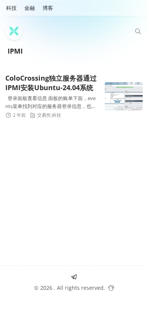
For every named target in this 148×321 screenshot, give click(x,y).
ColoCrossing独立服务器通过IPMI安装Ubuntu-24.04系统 (51, 82)
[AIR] (16, 31)
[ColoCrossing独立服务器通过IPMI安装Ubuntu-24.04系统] (124, 96)
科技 (11, 7)
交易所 (44, 115)
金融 (29, 7)
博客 (48, 7)
